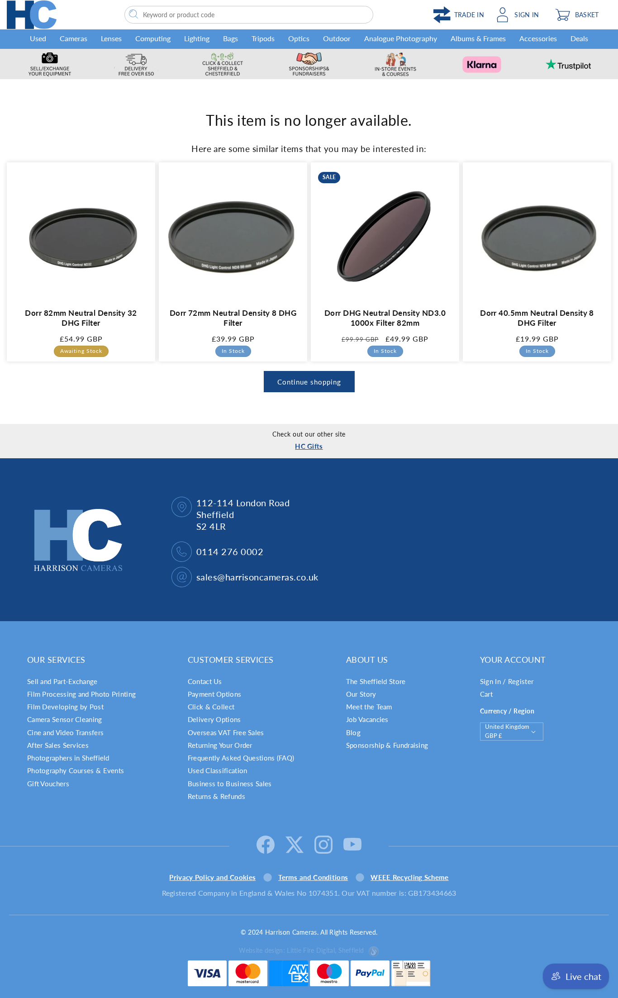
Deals (579, 38)
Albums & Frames (478, 38)
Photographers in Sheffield (68, 758)
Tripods (263, 38)
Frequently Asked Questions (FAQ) (241, 758)
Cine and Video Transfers (65, 732)
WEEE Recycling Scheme (409, 877)
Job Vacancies (367, 719)
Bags (230, 38)
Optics (298, 38)
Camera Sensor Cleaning (64, 719)
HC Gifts (309, 446)
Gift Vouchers (48, 783)
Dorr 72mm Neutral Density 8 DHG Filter (233, 318)
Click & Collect (211, 707)
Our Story (361, 694)
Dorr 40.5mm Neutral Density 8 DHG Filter (537, 318)
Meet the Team (369, 707)
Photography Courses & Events (75, 770)
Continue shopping (309, 382)
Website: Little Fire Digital (301, 950)
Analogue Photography (400, 38)
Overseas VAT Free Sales (226, 732)
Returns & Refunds (216, 796)
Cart (486, 694)
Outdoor (337, 38)
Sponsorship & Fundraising (387, 745)
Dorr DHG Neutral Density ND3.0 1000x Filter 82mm (385, 318)
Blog (353, 732)
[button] (581, 15)
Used (38, 38)
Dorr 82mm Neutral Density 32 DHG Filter (81, 318)
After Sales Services (58, 745)
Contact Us (205, 681)
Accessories (538, 38)
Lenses (111, 38)
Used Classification (217, 770)
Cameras (73, 38)
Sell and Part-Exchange (62, 681)
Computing (153, 38)
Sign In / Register (506, 681)
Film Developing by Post (65, 707)
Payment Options (215, 694)
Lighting (196, 38)
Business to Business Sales (230, 783)
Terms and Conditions (313, 877)
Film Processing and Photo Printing (81, 694)
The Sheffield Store (376, 681)
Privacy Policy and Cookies (212, 877)
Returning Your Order (220, 745)
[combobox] (248, 15)
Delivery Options (214, 719)
